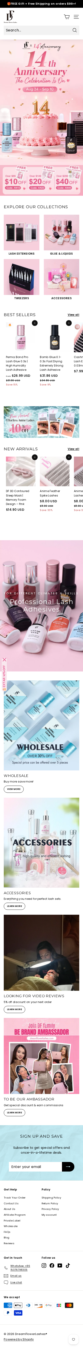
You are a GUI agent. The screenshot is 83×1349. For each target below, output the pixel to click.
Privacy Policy (50, 1209)
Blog (6, 1237)
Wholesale (11, 1226)
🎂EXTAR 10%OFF (4, 678)
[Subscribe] (68, 1167)
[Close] (4, 659)
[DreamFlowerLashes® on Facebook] (52, 1265)
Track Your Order (15, 1197)
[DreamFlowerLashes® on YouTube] (60, 1265)
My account (49, 1215)
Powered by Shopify (19, 1339)
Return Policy (50, 1203)
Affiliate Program (15, 1215)
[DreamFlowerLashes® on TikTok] (68, 1265)
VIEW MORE (13, 789)
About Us (9, 1209)
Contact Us (11, 1203)
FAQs (7, 1232)
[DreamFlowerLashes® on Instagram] (44, 1265)
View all (73, 315)
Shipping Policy (51, 1197)
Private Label (12, 1220)
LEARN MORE (14, 906)
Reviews (9, 1243)
